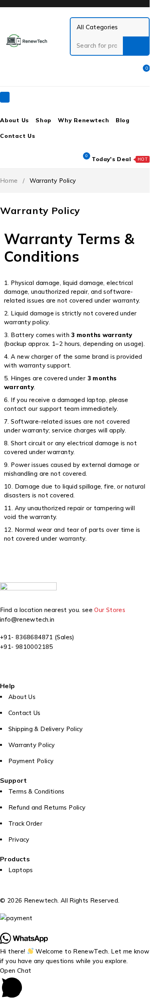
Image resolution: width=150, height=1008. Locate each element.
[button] (75, 984)
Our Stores (109, 610)
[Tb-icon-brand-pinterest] (75, 670)
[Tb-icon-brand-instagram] (53, 670)
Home (9, 180)
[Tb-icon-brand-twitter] (31, 670)
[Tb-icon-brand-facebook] (10, 670)
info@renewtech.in (27, 619)
